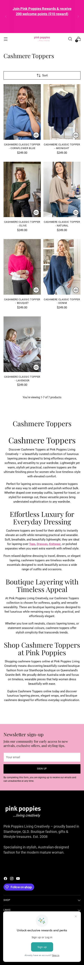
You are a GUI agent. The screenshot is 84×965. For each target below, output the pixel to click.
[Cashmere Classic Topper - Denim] (62, 267)
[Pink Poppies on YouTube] (18, 879)
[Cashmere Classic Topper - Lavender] (22, 344)
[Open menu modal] (6, 39)
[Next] (78, 16)
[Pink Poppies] (42, 39)
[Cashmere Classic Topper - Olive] (22, 189)
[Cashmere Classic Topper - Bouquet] (22, 267)
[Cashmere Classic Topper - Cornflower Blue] (22, 112)
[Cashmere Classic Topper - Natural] (62, 189)
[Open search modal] (70, 39)
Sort (45, 75)
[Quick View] (36, 135)
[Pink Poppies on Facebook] (6, 879)
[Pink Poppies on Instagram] (12, 879)
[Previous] (6, 16)
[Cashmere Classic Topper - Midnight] (62, 112)
